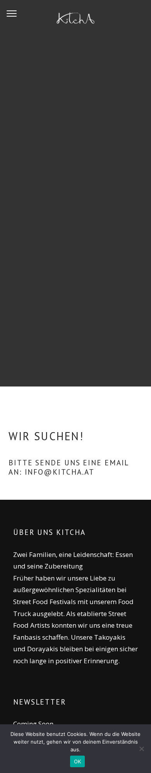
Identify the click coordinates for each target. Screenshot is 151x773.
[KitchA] (75, 19)
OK (77, 761)
